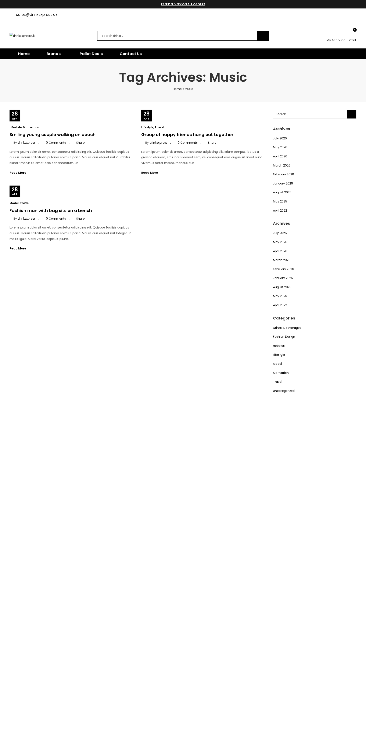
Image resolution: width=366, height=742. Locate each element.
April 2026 (280, 156)
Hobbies (279, 346)
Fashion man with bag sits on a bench (51, 210)
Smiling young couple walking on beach (53, 135)
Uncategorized (284, 391)
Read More (18, 173)
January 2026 (283, 183)
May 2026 (280, 147)
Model (14, 203)
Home (177, 89)
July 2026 (280, 138)
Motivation (31, 127)
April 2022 (280, 210)
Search (263, 36)
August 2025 (282, 192)
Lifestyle (16, 127)
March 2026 (281, 165)
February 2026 (283, 174)
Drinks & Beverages (287, 328)
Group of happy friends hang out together (187, 135)
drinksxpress (27, 142)
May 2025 (280, 201)
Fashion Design (284, 337)
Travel (159, 127)
